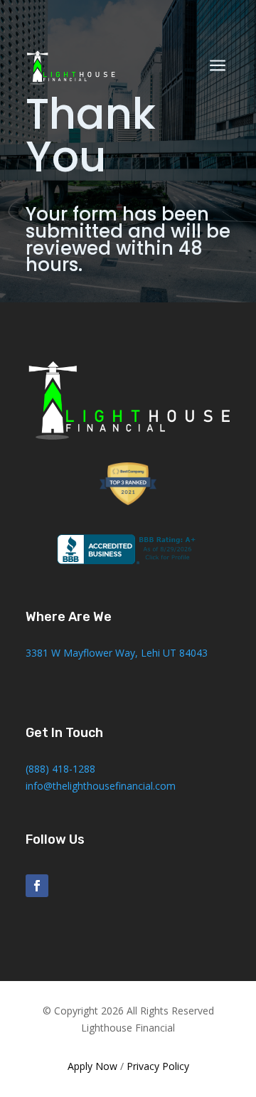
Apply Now (92, 1066)
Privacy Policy (158, 1066)
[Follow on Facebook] (37, 885)
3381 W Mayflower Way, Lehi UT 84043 (117, 652)
